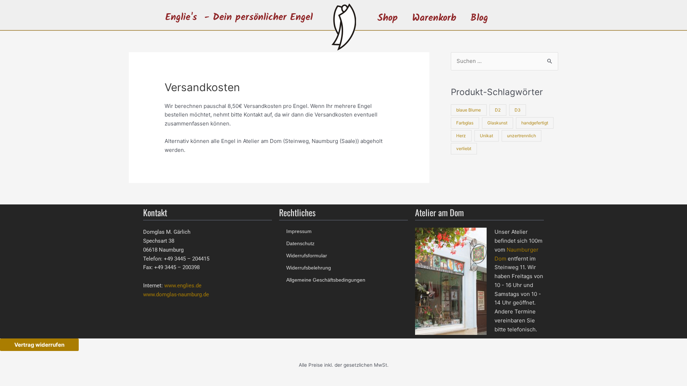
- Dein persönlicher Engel (258, 17)
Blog (479, 18)
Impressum (299, 231)
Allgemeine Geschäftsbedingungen (325, 280)
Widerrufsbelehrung (308, 268)
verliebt (463, 148)
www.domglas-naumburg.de (176, 294)
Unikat (486, 135)
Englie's (181, 17)
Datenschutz (300, 243)
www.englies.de (182, 285)
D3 (518, 110)
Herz (461, 135)
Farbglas (464, 122)
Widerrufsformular (306, 255)
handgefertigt (534, 122)
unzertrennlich (521, 135)
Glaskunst (497, 122)
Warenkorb (434, 18)
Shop (387, 18)
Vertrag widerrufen (39, 344)
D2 (498, 110)
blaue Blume (468, 110)
